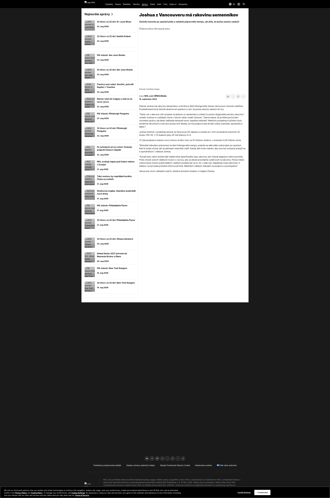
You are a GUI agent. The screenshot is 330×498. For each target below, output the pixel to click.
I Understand (262, 492)
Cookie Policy (37, 493)
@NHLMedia (160, 96)
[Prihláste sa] (238, 4)
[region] (165, 492)
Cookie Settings (78, 493)
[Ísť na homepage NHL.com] (94, 4)
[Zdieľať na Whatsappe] (228, 96)
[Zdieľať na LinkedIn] (238, 96)
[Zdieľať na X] (233, 96)
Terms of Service (82, 495)
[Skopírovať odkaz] (243, 96)
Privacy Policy (21, 493)
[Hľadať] (243, 4)
